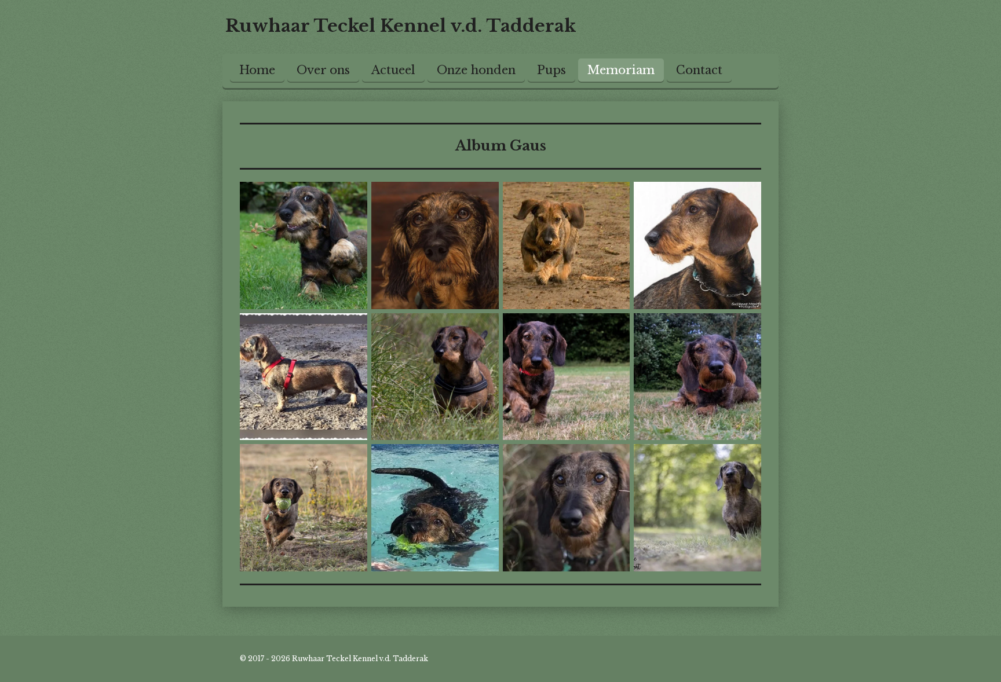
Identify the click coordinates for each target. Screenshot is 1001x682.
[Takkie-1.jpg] (566, 508)
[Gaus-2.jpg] (697, 508)
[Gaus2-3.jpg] (566, 376)
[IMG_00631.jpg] (304, 245)
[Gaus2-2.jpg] (697, 245)
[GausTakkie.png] (304, 508)
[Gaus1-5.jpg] (697, 376)
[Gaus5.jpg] (304, 376)
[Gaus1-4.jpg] (566, 245)
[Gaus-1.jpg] (434, 508)
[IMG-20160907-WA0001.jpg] (434, 245)
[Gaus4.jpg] (434, 376)
